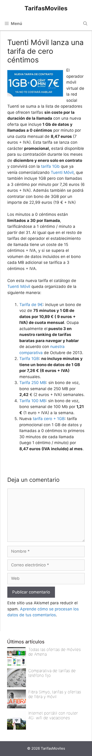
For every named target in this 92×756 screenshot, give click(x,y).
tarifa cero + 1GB (49, 418)
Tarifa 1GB (29, 358)
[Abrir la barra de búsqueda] (85, 23)
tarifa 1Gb (50, 166)
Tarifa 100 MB (32, 400)
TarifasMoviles (46, 8)
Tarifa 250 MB (32, 382)
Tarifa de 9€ (31, 304)
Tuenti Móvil (62, 172)
